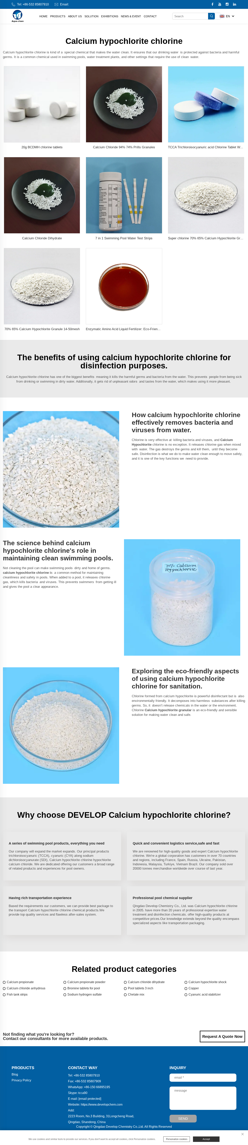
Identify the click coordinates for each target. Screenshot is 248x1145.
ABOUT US (75, 16)
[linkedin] (234, 4)
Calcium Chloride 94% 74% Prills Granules (124, 147)
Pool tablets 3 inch (140, 988)
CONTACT (150, 16)
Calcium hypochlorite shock (207, 982)
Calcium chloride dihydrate (146, 982)
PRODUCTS (57, 16)
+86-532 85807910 (36, 4)
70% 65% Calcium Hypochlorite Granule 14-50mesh (42, 329)
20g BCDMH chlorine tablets (42, 147)
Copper (194, 988)
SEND (183, 1119)
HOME (43, 16)
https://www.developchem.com (101, 1104)
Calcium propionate (20, 982)
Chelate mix (136, 994)
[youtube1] (220, 4)
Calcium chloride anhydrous (26, 988)
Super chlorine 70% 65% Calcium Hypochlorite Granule (208, 238)
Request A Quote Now (222, 1036)
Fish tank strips (17, 994)
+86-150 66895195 (97, 1087)
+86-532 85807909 (88, 1081)
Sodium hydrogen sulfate (84, 994)
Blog (15, 1074)
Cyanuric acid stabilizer (205, 994)
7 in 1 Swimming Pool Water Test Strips (123, 238)
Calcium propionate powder (86, 982)
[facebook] (213, 4)
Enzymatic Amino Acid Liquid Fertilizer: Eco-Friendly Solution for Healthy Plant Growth (148, 329)
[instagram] (227, 4)
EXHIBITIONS (109, 16)
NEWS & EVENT (131, 16)
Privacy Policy (21, 1080)
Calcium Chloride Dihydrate (42, 238)
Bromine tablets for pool (83, 988)
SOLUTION (91, 16)
